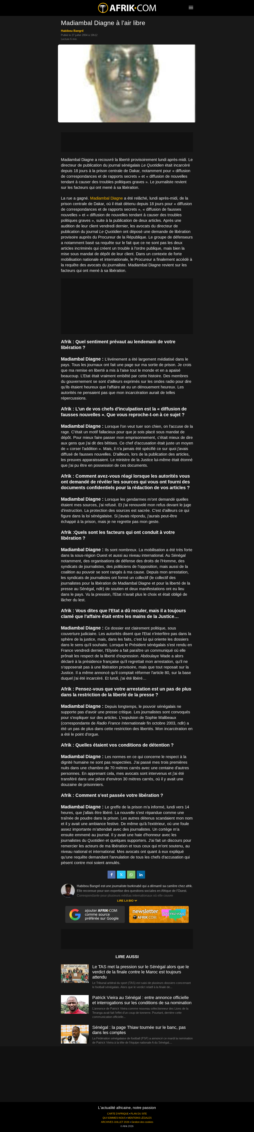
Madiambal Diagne (106, 198)
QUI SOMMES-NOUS (114, 1117)
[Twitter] (121, 875)
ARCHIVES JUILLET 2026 (115, 1122)
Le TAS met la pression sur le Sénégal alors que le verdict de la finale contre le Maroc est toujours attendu (140, 972)
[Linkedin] (141, 875)
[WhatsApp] (131, 875)
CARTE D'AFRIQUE (118, 1113)
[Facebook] (111, 875)
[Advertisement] (127, 142)
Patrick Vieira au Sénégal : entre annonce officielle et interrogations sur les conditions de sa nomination (141, 1000)
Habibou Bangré (72, 30)
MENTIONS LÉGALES (140, 1117)
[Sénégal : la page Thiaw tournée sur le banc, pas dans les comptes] (75, 1034)
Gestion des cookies (142, 1122)
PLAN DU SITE (139, 1113)
